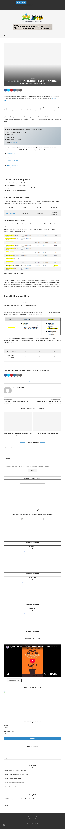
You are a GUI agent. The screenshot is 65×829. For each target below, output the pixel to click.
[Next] (30, 2)
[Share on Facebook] (5, 90)
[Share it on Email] (17, 90)
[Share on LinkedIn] (14, 90)
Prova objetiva (10, 163)
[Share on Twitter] (8, 90)
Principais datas (11, 153)
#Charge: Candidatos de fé (11, 786)
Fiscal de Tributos (11, 213)
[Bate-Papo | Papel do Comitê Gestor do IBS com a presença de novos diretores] (47, 421)
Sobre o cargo (10, 156)
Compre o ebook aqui (14, 680)
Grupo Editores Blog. (27, 83)
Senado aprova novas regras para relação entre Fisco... (17, 433)
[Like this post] (30, 381)
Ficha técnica (10, 168)
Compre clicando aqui (32, 510)
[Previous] (28, 2)
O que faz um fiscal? (13, 160)
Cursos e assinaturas (12, 165)
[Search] (60, 35)
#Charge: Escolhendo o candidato (12, 778)
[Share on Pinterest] (11, 90)
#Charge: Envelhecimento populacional (14, 782)
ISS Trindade (14, 142)
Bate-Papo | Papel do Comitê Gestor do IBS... (47, 433)
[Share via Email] (35, 381)
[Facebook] (31, 7)
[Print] (20, 90)
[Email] (33, 7)
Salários (10, 158)
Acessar (6, 805)
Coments (7, 458)
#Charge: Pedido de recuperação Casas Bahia (16, 774)
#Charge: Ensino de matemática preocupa (24, 5)
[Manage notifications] (4, 825)
